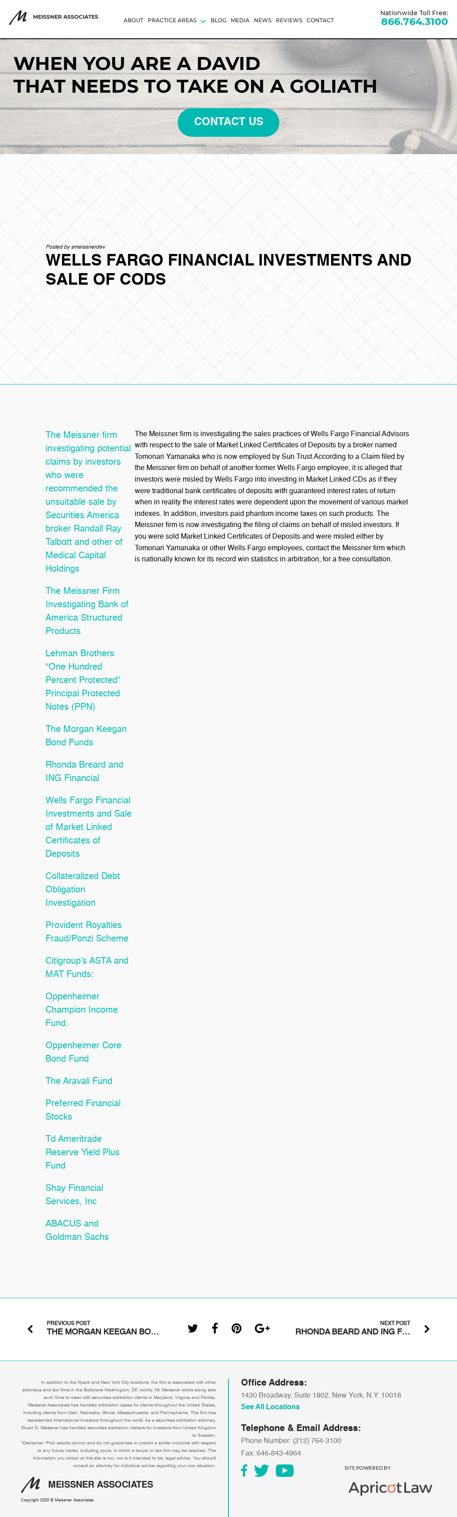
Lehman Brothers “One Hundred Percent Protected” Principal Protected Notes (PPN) (83, 681)
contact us (228, 122)
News (262, 20)
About (133, 20)
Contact (320, 20)
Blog (218, 20)
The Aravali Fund (79, 1081)
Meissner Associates (74, 1500)
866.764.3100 (414, 22)
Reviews (289, 20)
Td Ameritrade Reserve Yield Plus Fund (83, 1153)
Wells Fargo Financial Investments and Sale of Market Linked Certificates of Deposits (89, 828)
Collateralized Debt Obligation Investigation (83, 890)
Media (240, 20)
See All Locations (270, 1407)
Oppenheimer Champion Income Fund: (82, 1010)
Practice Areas (172, 20)
